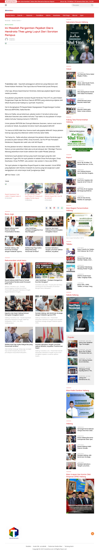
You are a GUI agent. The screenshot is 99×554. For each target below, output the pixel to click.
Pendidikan (39, 15)
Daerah (19, 15)
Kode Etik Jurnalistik (39, 546)
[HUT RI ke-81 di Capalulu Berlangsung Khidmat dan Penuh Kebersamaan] (71, 190)
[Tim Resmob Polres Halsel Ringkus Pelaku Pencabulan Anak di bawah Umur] (71, 75)
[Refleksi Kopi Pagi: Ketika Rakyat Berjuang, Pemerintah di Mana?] (34, 241)
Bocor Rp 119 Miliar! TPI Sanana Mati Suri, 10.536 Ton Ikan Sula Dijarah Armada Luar (85, 163)
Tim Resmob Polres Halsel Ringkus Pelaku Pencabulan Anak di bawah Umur (85, 75)
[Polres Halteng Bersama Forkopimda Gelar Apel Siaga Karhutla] (71, 439)
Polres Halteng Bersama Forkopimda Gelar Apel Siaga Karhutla (85, 438)
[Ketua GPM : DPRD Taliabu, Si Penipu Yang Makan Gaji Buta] (69, 286)
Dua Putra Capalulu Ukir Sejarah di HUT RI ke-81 (85, 181)
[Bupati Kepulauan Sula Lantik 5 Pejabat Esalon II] (14, 188)
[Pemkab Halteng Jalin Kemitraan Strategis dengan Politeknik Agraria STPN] (14, 241)
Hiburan (74, 15)
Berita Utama (10, 15)
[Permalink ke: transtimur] (6, 39)
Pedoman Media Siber (55, 546)
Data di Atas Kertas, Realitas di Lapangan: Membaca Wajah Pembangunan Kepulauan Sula (85, 198)
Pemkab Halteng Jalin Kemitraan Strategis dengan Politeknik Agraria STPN (13, 249)
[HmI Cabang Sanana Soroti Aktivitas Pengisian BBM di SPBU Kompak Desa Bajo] (71, 172)
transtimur (12, 38)
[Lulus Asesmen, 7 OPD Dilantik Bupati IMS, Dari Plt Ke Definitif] (54, 188)
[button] (92, 5)
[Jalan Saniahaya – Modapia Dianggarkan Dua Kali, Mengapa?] (34, 221)
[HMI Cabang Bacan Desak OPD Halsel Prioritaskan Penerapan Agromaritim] (71, 93)
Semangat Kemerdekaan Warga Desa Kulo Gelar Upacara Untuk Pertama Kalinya (85, 429)
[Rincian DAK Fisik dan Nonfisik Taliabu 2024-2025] (70, 259)
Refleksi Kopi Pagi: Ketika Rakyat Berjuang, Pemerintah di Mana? (33, 249)
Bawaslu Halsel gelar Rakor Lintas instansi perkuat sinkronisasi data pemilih (85, 110)
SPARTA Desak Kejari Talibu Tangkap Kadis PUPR (84, 276)
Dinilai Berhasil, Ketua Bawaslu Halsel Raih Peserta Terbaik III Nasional (84, 101)
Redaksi (28, 546)
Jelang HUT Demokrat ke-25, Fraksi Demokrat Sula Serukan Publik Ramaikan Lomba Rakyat (85, 378)
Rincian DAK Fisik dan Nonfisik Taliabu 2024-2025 (84, 259)
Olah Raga (66, 15)
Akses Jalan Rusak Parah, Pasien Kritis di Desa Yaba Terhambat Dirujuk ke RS (85, 84)
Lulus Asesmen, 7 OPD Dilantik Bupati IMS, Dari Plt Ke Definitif (53, 196)
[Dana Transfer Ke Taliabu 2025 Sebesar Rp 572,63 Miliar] (70, 250)
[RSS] (92, 533)
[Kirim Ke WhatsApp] (62, 208)
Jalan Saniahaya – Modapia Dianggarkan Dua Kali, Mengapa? (34, 230)
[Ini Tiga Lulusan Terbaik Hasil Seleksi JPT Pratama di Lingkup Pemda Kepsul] (34, 188)
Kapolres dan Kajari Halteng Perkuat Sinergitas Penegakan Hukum (54, 230)
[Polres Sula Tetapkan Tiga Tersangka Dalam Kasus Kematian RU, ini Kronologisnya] (72, 343)
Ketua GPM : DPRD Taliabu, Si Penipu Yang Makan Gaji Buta (84, 285)
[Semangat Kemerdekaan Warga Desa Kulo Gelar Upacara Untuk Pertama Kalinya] (71, 430)
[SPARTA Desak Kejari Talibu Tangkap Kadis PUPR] (69, 277)
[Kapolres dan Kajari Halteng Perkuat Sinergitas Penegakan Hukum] (54, 221)
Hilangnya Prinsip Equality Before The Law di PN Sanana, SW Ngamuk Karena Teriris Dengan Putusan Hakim (85, 370)
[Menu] (6, 5)
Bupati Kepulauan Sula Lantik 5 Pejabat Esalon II (13, 195)
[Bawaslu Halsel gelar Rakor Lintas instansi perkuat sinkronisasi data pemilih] (71, 110)
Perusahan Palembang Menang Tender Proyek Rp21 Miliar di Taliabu (84, 268)
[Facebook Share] (46, 208)
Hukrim (48, 15)
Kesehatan (56, 15)
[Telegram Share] (58, 208)
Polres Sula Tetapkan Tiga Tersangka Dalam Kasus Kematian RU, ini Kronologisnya (85, 343)
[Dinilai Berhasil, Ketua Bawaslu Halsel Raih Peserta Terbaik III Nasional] (71, 102)
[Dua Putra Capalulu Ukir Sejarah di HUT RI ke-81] (71, 181)
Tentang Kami (69, 546)
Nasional (29, 15)
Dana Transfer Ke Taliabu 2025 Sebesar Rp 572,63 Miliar (85, 250)
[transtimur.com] (13, 10)
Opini (81, 15)
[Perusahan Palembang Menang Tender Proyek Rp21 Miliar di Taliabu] (70, 268)
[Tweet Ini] (50, 208)
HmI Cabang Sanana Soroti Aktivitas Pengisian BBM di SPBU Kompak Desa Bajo (85, 172)
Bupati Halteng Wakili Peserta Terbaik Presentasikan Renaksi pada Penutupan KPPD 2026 (12, 230)
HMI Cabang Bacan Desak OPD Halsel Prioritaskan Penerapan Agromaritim (85, 92)
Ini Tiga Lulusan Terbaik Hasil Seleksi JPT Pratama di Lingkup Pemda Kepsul (33, 196)
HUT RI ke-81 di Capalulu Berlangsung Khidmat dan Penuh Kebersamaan (85, 190)
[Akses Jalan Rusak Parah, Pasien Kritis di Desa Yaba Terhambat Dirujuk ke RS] (71, 84)
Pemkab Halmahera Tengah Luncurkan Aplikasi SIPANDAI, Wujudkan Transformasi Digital (54, 249)
